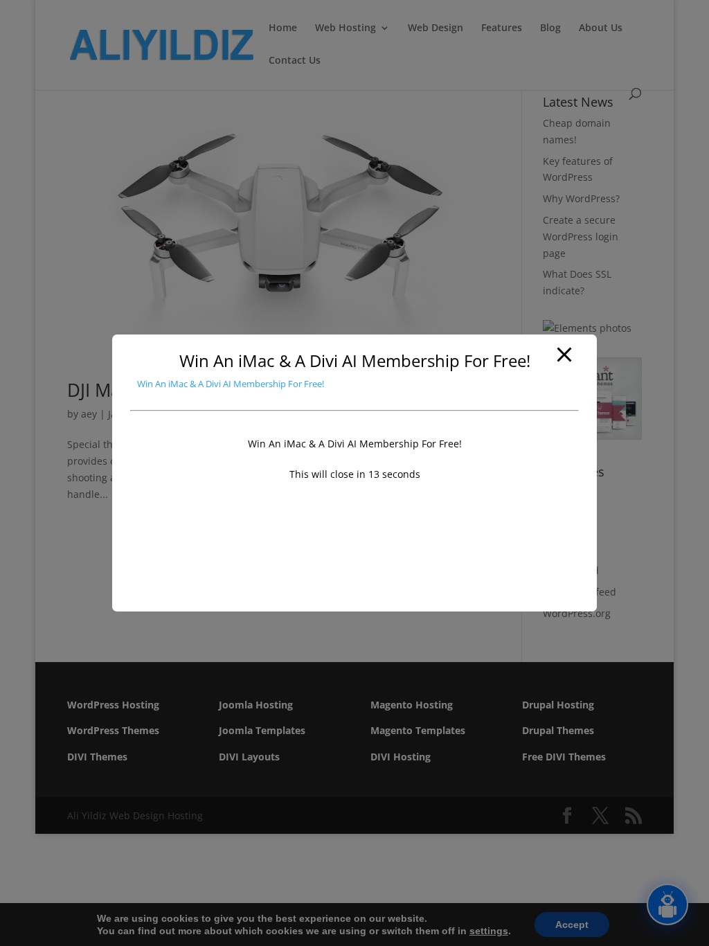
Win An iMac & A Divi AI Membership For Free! (230, 383)
